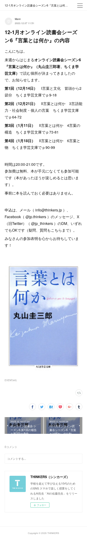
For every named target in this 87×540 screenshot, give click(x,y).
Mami (17, 19)
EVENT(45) (11, 380)
